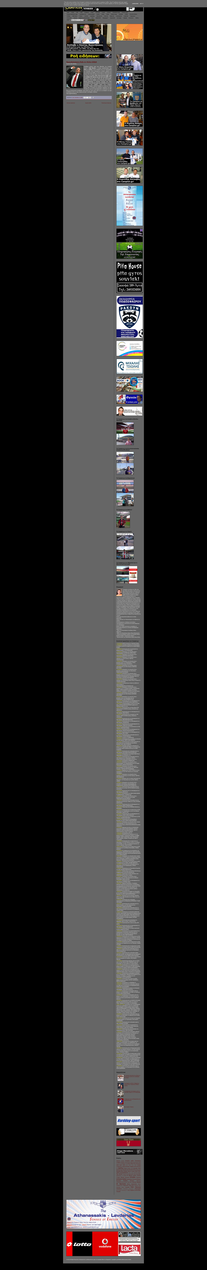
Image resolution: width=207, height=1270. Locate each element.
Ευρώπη (98, 14)
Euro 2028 (128, 1165)
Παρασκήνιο (119, 1188)
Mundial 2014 (137, 1168)
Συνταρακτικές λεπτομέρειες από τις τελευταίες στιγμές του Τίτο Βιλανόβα (132, 1092)
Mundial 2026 (132, 1169)
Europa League (129, 1166)
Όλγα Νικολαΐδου (137, 1174)
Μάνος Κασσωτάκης (132, 1184)
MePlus (120, 1168)
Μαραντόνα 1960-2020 (128, 1185)
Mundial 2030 (138, 1169)
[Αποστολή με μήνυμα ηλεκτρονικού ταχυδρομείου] (84, 97)
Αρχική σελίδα (88, 103)
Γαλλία (134, 1175)
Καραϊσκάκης (129, 1179)
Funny (135, 1166)
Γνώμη (118, 1177)
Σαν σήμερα (131, 1190)
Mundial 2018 (119, 1169)
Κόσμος (107, 14)
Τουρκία (118, 1191)
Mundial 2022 (126, 1169)
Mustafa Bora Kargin (121, 1171)
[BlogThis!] (86, 97)
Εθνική (122, 1177)
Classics (122, 1162)
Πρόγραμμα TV (124, 1190)
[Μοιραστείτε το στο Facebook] (89, 97)
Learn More (135, 3)
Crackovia (118, 1163)
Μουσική (136, 1185)
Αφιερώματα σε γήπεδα (121, 1175)
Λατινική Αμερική (136, 1182)
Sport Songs (131, 1172)
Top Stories (119, 1174)
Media (68, 19)
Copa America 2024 (137, 1162)
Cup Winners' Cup (124, 1163)
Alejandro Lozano (120, 1160)
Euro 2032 (134, 1165)
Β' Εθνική (69, 16)
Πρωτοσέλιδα (118, 1190)
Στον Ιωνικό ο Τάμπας (129, 1107)
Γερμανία (139, 1175)
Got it (141, 3)
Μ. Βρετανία (121, 1184)
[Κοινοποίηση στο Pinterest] (90, 97)
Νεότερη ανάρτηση (71, 103)
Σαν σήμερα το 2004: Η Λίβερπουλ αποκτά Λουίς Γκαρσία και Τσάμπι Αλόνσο (131, 1084)
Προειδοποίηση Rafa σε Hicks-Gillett (81, 62)
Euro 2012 (130, 1163)
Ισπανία (73, 12)
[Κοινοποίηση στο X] (87, 97)
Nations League (114, 14)
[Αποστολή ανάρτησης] (93, 97)
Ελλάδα (126, 14)
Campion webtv (129, 1160)
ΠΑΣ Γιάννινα (136, 1187)
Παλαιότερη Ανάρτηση (106, 103)
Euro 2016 (136, 1163)
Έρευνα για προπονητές (128, 1174)
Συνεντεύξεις (137, 1190)
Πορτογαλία (138, 1188)
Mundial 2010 (130, 1168)
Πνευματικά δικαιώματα (128, 1188)
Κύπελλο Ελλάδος (122, 1180)
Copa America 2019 (129, 1162)
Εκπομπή (127, 1177)
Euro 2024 (122, 1165)
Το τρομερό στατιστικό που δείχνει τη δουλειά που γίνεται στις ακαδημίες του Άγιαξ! (132, 1076)
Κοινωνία (134, 1179)
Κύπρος (103, 14)
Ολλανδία (127, 1187)
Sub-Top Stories (137, 1172)
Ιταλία (124, 1179)
